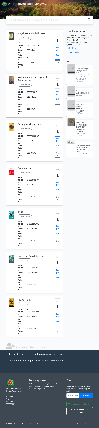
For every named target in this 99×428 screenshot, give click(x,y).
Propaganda (24, 168)
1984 (20, 212)
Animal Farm (24, 300)
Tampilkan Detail (57, 52)
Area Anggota (11, 404)
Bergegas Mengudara (29, 124)
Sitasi (57, 63)
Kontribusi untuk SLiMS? (81, 411)
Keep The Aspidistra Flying (32, 256)
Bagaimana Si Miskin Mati (31, 33)
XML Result (73, 48)
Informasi (9, 396)
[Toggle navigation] (93, 4)
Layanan (9, 399)
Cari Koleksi (86, 395)
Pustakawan (10, 401)
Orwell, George (25, 38)
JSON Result (73, 53)
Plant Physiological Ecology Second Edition (82, 71)
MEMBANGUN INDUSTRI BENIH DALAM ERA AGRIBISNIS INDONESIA (82, 127)
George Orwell (24, 260)
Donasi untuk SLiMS (80, 404)
